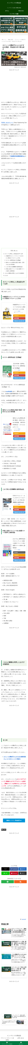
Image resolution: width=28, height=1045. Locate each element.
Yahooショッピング (19, 321)
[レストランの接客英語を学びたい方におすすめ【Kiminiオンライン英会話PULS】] (7, 21)
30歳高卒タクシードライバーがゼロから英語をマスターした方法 (19, 307)
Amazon (16, 315)
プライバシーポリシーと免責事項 (7, 1039)
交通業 (4, 829)
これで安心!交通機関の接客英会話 (14, 266)
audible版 (9, 391)
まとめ (6, 275)
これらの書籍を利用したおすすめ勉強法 (14, 273)
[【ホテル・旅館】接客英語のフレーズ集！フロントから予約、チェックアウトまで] (21, 29)
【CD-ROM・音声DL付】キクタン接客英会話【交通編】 (19, 366)
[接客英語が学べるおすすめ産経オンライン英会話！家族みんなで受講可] (21, 21)
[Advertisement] (14, 85)
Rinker (19, 428)
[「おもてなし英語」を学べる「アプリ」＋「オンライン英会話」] (7, 29)
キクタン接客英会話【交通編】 (13, 260)
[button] (22, 873)
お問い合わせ (20, 1038)
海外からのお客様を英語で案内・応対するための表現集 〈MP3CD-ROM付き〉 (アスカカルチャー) (19, 422)
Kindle (16, 552)
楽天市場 (16, 318)
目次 (12, 250)
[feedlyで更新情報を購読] (7, 881)
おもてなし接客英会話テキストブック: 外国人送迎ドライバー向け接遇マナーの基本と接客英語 (19, 543)
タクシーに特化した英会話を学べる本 (13, 253)
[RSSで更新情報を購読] (20, 881)
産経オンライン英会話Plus (14, 820)
